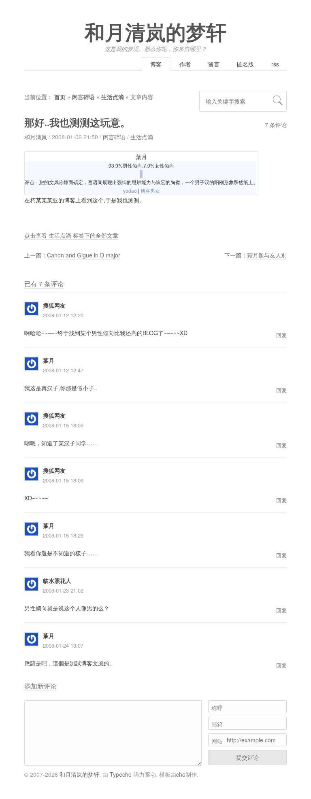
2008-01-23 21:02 (63, 590)
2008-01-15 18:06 (63, 480)
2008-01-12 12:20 (63, 315)
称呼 (217, 707)
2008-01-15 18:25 (63, 535)
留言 (213, 64)
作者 (185, 64)
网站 (217, 741)
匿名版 (245, 64)
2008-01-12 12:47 (63, 370)
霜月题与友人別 (267, 255)
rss (275, 64)
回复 (281, 335)
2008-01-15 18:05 (63, 425)
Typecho (121, 774)
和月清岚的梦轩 (155, 33)
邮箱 (217, 724)
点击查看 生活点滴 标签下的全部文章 (71, 235)
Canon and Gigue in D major (83, 255)
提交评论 (247, 757)
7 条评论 (276, 125)
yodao (130, 190)
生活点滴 (112, 97)
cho (180, 774)
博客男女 (150, 190)
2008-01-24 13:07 (63, 645)
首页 (60, 97)
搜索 (278, 100)
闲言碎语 (83, 97)
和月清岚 (35, 137)
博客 (156, 64)
